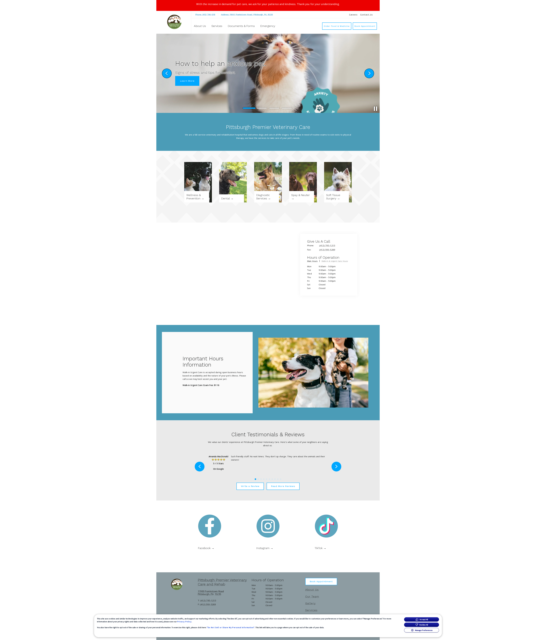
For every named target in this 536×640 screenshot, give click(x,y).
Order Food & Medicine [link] (337, 26)
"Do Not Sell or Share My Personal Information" (230, 627)
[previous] (167, 73)
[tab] (313, 262)
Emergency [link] (267, 26)
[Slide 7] (272, 479)
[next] (369, 73)
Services (216, 26)
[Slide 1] (249, 108)
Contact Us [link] (366, 14)
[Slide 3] (274, 108)
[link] (174, 22)
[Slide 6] (269, 479)
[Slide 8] (275, 479)
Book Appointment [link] (364, 26)
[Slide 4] (287, 108)
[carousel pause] (375, 109)
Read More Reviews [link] (283, 486)
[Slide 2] (261, 108)
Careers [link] (353, 14)
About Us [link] (312, 589)
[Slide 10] (280, 479)
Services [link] (311, 610)
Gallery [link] (310, 603)
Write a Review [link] (250, 486)
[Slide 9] (277, 479)
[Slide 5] (266, 479)
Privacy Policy (184, 621)
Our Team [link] (312, 596)
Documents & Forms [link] (241, 26)
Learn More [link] (187, 85)
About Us (200, 26)
